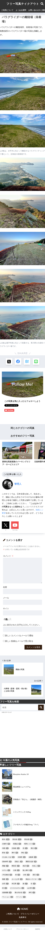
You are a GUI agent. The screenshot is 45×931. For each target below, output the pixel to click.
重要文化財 (31, 861)
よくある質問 (21, 10)
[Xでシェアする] (9, 361)
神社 (24, 853)
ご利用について (7, 10)
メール (6, 598)
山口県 (31, 888)
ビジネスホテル (17, 888)
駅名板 (17, 839)
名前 (5, 587)
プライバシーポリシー (29, 914)
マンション (7, 897)
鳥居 (26, 866)
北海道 (15, 848)
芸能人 (18, 861)
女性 (26, 875)
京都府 (21, 857)
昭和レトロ (29, 844)
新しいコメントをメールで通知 (19, 636)
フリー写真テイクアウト (22, 3)
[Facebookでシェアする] (18, 361)
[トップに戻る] (3, 919)
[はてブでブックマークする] (27, 361)
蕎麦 (5, 879)
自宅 (5, 884)
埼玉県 (15, 884)
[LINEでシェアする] (36, 361)
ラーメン (20, 897)
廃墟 (5, 866)
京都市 (6, 844)
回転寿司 (6, 861)
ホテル (6, 870)
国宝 (36, 875)
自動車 (32, 857)
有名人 (36, 866)
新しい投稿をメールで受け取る (19, 641)
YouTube (15, 530)
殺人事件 (27, 870)
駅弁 (5, 839)
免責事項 (22, 917)
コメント (8, 556)
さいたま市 (17, 879)
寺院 (5, 848)
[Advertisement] (22, 736)
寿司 (32, 892)
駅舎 (5, 853)
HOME (24, 909)
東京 (34, 848)
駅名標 (28, 839)
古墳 (16, 870)
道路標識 (6, 892)
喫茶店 (15, 866)
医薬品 (17, 844)
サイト (6, 609)
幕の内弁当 (20, 892)
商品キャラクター (33, 879)
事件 (15, 853)
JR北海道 (7, 875)
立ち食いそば (8, 857)
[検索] (41, 707)
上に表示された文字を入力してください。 (22, 625)
